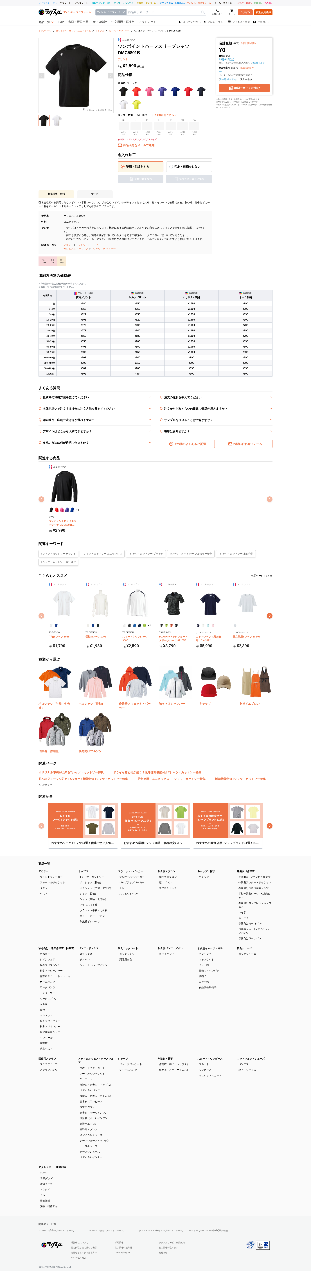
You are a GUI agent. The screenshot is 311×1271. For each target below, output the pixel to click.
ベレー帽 (204, 965)
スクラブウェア (49, 1064)
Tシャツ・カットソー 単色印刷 (235, 553)
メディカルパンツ (90, 1090)
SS (123, 120)
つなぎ (242, 912)
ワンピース (205, 1069)
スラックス (86, 953)
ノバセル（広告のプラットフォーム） (57, 1230)
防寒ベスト (46, 1048)
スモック (243, 917)
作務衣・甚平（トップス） (174, 1064)
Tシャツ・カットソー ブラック (145, 553)
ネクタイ (45, 1189)
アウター (44, 871)
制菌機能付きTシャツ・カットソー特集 (240, 778)
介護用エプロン (88, 1123)
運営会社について (79, 1242)
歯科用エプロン (88, 1129)
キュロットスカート (210, 1075)
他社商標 (163, 1252)
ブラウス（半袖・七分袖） (95, 910)
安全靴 (44, 1004)
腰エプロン (165, 882)
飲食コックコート (128, 948)
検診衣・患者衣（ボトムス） (96, 1095)
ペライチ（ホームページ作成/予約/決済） (209, 1230)
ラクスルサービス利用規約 (172, 1242)
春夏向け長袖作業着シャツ (253, 888)
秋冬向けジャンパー (51, 970)
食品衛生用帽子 (208, 987)
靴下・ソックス (247, 1069)
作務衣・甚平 (165, 1058)
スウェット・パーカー (130, 871)
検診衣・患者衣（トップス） (96, 1084)
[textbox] (166, 12)
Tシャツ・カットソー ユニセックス (102, 553)
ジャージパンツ (128, 1069)
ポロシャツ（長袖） (91, 882)
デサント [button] (123, 59)
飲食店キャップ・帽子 (210, 948)
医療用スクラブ (47, 1058)
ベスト (44, 893)
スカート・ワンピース (210, 1058)
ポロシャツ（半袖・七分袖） (96, 888)
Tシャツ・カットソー (88, 245)
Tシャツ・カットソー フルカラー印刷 (191, 553)
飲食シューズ (244, 948)
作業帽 (44, 1043)
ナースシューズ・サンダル (95, 1140)
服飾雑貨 (45, 1200)
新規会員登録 (263, 12)
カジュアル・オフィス (76, 248)
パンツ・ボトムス (88, 948)
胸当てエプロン (168, 876)
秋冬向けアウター (50, 1020)
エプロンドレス (168, 888)
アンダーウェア (49, 992)
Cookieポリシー (122, 1252)
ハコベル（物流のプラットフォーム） (107, 1230)
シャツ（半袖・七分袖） (93, 899)
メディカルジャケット (92, 1073)
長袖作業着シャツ (50, 1032)
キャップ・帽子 (206, 871)
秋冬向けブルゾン (50, 965)
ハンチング (205, 953)
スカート (204, 1064)
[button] (46, 22)
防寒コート (46, 953)
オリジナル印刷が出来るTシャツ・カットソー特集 (71, 772)
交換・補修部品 (49, 1206)
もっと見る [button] (44, 785)
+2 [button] (149, 625)
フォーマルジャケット (52, 882)
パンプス (243, 1064)
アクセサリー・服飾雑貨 (52, 1167)
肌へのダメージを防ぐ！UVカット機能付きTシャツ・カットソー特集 (83, 778)
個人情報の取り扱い (168, 1247)
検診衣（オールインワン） (95, 1118)
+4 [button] (77, 509)
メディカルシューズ (91, 1134)
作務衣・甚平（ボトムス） (174, 1069)
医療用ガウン (87, 1107)
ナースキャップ (88, 1146)
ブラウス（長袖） (90, 904)
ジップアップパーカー (132, 882)
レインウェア (47, 959)
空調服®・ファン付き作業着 (254, 876)
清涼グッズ (46, 1183)
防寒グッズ (46, 1178)
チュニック (86, 1079)
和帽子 (202, 976)
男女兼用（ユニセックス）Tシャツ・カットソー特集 (172, 778)
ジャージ (123, 1058)
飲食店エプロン (166, 871)
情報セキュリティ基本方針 (84, 1252)
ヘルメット (46, 1015)
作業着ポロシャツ (90, 921)
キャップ (204, 876)
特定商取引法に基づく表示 (84, 1247)
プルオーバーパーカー (132, 876)
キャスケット (206, 959)
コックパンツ (166, 953)
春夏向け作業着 (246, 871)
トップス (83, 871)
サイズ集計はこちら (163, 115)
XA (194, 120)
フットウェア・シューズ (251, 1058)
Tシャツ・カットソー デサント (58, 553)
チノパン (85, 959)
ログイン (245, 12)
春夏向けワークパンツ (251, 938)
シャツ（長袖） (88, 893)
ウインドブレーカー (51, 876)
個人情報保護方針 (123, 1247)
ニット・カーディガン (92, 915)
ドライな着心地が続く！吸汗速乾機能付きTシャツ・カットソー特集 (157, 772)
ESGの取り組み (78, 1257)
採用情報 (119, 1242)
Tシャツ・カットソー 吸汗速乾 (58, 562)
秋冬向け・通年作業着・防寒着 (56, 948)
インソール (46, 1037)
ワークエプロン (49, 998)
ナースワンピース (90, 1151)
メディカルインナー (91, 1157)
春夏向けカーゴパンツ (251, 923)
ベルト (44, 1195)
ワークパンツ (47, 987)
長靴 (42, 1009)
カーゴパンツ (47, 981)
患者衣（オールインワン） (95, 1112)
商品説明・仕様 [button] (56, 193)
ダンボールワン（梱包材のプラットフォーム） (161, 1230)
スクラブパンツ (49, 1069)
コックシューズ (247, 953)
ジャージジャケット (130, 1064)
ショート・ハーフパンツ (93, 965)
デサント (68, 245)
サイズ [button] (95, 193)
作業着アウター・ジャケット (254, 882)
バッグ (44, 1172)
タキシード (46, 888)
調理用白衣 (125, 959)
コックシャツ (126, 953)
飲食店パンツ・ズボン (170, 948)
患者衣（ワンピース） (92, 1101)
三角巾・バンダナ (209, 970)
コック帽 (204, 981)
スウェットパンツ (129, 893)
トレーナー (125, 888)
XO (182, 120)
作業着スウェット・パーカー (56, 976)
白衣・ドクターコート (92, 1068)
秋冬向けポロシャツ (51, 1026)
